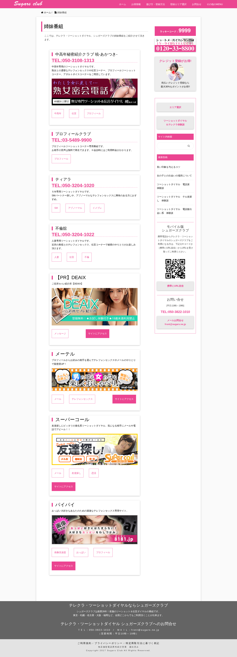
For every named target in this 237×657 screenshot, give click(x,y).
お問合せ (196, 4)
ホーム (122, 4)
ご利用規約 (84, 643)
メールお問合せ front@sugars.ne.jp (175, 322)
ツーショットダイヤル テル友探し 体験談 (174, 198)
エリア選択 (175, 107)
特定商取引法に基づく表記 (142, 643)
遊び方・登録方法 (155, 4)
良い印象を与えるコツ (168, 167)
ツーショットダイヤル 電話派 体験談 (174, 186)
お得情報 (136, 4)
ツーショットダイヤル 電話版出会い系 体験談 (174, 211)
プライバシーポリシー (109, 643)
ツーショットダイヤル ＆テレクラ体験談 (175, 122)
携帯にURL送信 (175, 285)
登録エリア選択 (178, 4)
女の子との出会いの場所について (174, 175)
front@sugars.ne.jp (145, 630)
